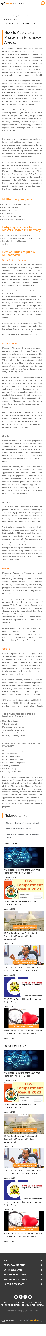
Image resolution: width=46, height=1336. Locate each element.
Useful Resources (14, 1284)
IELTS (24, 238)
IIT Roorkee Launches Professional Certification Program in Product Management (20, 936)
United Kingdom (9, 344)
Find (6, 1261)
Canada (6, 649)
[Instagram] (25, 1297)
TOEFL (32, 238)
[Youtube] (30, 1297)
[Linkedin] (21, 1297)
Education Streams (14, 1265)
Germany (6, 568)
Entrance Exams (13, 1270)
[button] (43, 3)
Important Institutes (15, 1275)
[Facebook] (16, 1297)
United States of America (14, 260)
